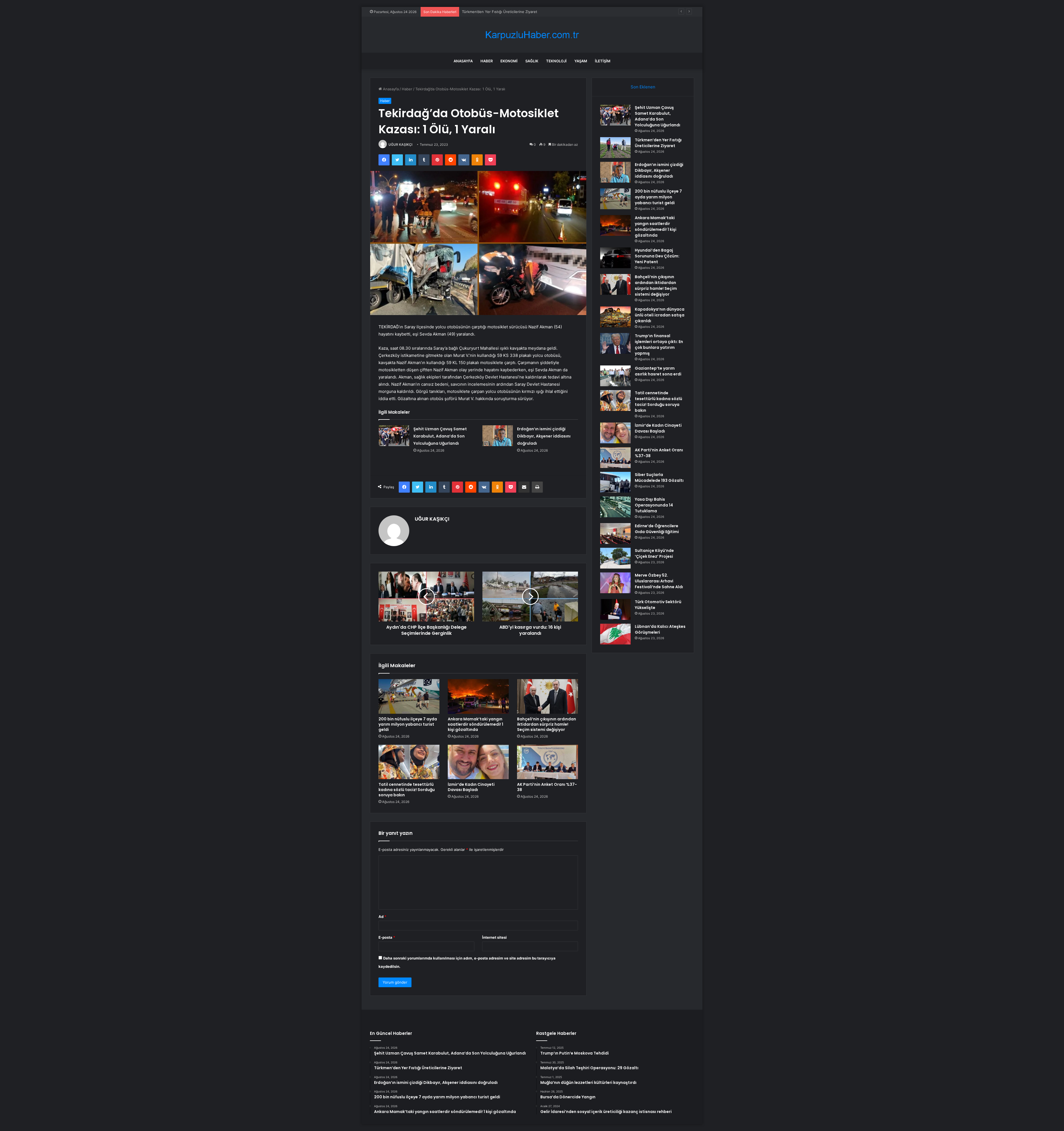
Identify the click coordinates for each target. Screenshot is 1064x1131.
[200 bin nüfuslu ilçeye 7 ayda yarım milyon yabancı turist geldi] (408, 696)
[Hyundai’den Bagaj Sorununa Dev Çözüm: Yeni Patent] (615, 257)
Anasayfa (463, 61)
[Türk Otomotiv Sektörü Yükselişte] (615, 609)
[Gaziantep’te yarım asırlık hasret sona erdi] (615, 375)
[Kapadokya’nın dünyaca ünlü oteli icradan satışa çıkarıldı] (615, 316)
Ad (382, 916)
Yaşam (580, 61)
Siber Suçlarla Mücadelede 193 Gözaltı (659, 477)
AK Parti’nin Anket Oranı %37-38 (547, 787)
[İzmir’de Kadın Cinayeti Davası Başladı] (478, 762)
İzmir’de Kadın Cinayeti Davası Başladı (471, 787)
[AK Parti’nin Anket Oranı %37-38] (547, 762)
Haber (486, 61)
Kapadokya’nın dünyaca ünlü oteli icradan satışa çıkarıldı (659, 315)
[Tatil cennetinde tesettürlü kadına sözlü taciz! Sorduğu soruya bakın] (408, 762)
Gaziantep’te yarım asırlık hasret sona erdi (658, 371)
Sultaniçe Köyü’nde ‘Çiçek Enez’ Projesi (654, 553)
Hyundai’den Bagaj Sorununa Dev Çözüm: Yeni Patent (657, 256)
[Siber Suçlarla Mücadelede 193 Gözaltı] (615, 482)
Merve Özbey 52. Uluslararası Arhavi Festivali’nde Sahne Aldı (659, 581)
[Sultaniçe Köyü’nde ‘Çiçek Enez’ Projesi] (615, 558)
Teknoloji (556, 61)
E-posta (386, 937)
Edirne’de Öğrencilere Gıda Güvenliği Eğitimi (657, 528)
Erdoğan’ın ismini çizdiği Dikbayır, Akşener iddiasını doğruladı (514, 11)
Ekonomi (509, 61)
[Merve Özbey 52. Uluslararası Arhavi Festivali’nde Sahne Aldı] (615, 582)
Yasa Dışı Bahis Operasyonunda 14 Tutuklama (654, 505)
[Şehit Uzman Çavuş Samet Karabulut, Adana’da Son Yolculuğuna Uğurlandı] (394, 435)
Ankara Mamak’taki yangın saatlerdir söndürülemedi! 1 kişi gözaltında (475, 724)
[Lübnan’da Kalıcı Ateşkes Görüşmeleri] (615, 634)
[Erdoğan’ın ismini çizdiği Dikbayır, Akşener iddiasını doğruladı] (497, 435)
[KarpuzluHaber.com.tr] (532, 35)
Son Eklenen (643, 86)
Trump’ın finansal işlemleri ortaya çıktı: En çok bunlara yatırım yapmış (659, 344)
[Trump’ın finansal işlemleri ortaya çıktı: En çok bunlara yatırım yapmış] (615, 343)
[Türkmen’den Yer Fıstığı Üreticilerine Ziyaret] (615, 147)
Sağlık (531, 61)
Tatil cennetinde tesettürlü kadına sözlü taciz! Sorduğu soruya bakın (406, 790)
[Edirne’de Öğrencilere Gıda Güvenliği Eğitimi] (615, 533)
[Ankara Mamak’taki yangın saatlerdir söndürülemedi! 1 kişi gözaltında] (478, 696)
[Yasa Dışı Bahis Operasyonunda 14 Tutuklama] (615, 507)
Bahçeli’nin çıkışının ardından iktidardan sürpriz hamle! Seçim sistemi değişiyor (546, 724)
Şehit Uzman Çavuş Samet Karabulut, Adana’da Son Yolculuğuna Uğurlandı (440, 436)
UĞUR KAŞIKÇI (400, 144)
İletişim (602, 61)
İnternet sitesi (494, 937)
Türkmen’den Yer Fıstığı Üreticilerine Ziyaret (658, 143)
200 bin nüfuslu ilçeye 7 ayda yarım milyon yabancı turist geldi (407, 724)
